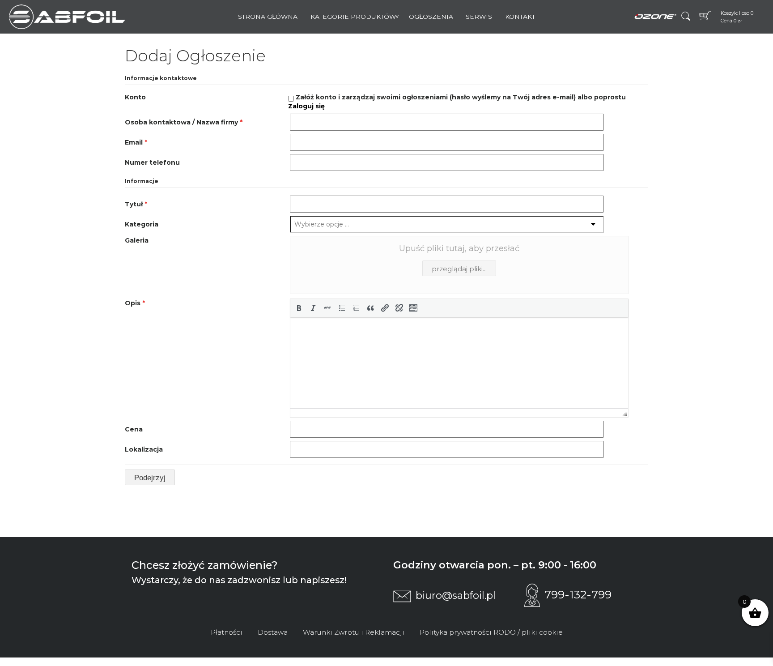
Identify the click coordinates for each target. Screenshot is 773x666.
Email (136, 142)
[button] (299, 308)
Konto (135, 97)
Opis (135, 303)
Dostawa (273, 632)
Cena (134, 429)
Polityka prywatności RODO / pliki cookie (491, 632)
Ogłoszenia (431, 16)
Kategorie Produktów (353, 16)
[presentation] (299, 308)
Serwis (479, 16)
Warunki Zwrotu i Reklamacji (353, 632)
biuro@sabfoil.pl (456, 595)
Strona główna (267, 16)
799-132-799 (578, 594)
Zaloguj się (306, 106)
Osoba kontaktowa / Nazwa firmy (183, 122)
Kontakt (520, 16)
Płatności (226, 632)
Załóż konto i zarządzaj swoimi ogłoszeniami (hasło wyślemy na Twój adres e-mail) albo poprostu (457, 101)
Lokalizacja (144, 449)
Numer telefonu (152, 162)
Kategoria (141, 224)
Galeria (137, 240)
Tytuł (136, 204)
